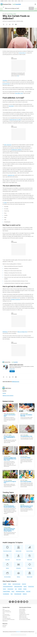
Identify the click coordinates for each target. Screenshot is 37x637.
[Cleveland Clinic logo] (6, 4)
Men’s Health (22, 504)
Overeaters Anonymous (15, 299)
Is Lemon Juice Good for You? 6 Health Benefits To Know (9, 437)
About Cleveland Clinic (6, 610)
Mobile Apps (5, 625)
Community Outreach (6, 614)
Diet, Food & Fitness (12, 413)
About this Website (22, 610)
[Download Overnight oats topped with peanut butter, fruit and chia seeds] (10, 407)
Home (4, 609)
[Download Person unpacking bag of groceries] (26, 474)
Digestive (25, 586)
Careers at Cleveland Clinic (7, 611)
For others (19, 119)
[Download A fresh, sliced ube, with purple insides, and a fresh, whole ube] (26, 429)
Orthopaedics (18, 568)
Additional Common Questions (8, 395)
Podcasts (4, 626)
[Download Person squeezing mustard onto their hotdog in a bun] (26, 450)
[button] (35, 4)
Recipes (13, 591)
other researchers (7, 144)
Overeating (5, 80)
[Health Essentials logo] (17, 4)
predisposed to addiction (16, 149)
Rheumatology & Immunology (20, 591)
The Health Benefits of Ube (26, 436)
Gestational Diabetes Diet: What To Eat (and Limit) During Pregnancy (9, 529)
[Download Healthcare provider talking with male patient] (26, 498)
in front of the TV (22, 52)
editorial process (15, 381)
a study (5, 202)
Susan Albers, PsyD (19, 93)
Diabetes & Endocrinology (18, 586)
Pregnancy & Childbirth (7, 527)
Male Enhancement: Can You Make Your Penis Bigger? (26, 506)
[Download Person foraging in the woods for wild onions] (10, 474)
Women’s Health (6, 504)
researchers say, (11, 175)
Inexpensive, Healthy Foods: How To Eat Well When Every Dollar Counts (10, 459)
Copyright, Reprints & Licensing (24, 614)
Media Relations (5, 620)
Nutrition (27, 413)
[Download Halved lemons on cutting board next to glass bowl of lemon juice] (10, 429)
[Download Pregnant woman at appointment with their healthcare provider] (10, 521)
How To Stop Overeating (25, 481)
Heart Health (7, 559)
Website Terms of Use (22, 615)
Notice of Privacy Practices (23, 618)
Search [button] (31, 7)
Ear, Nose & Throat (31, 586)
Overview (4, 393)
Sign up (12, 371)
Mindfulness (5, 331)
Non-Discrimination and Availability (24, 619)
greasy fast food (13, 119)
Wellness (18, 576)
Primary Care (10, 480)
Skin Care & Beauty (7, 576)
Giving (3, 613)
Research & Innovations (6, 615)
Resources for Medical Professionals (8, 619)
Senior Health (28, 591)
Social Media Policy (22, 613)
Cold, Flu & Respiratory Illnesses (7, 586)
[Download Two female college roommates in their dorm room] (10, 498)
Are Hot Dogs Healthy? (25, 457)
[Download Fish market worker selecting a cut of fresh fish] (26, 407)
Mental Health (29, 559)
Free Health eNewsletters (7, 618)
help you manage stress (22, 331)
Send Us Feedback (22, 609)
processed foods (6, 83)
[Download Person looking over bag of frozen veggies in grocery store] (10, 450)
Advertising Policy (22, 611)
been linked (11, 106)
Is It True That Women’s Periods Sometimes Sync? (9, 506)
